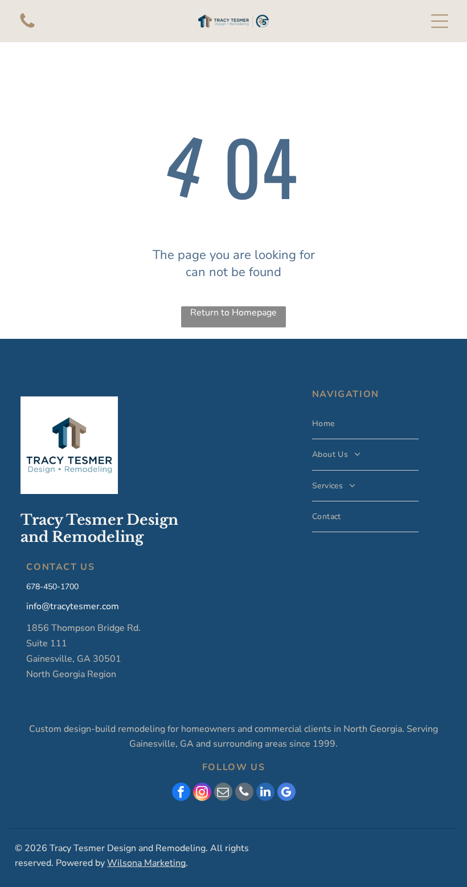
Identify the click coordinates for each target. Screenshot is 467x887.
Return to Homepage (233, 312)
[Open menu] (439, 21)
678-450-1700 (52, 586)
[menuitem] (365, 423)
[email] (223, 793)
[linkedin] (265, 793)
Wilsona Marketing (146, 863)
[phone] (244, 793)
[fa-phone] (27, 27)
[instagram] (202, 793)
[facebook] (181, 793)
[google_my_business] (286, 793)
